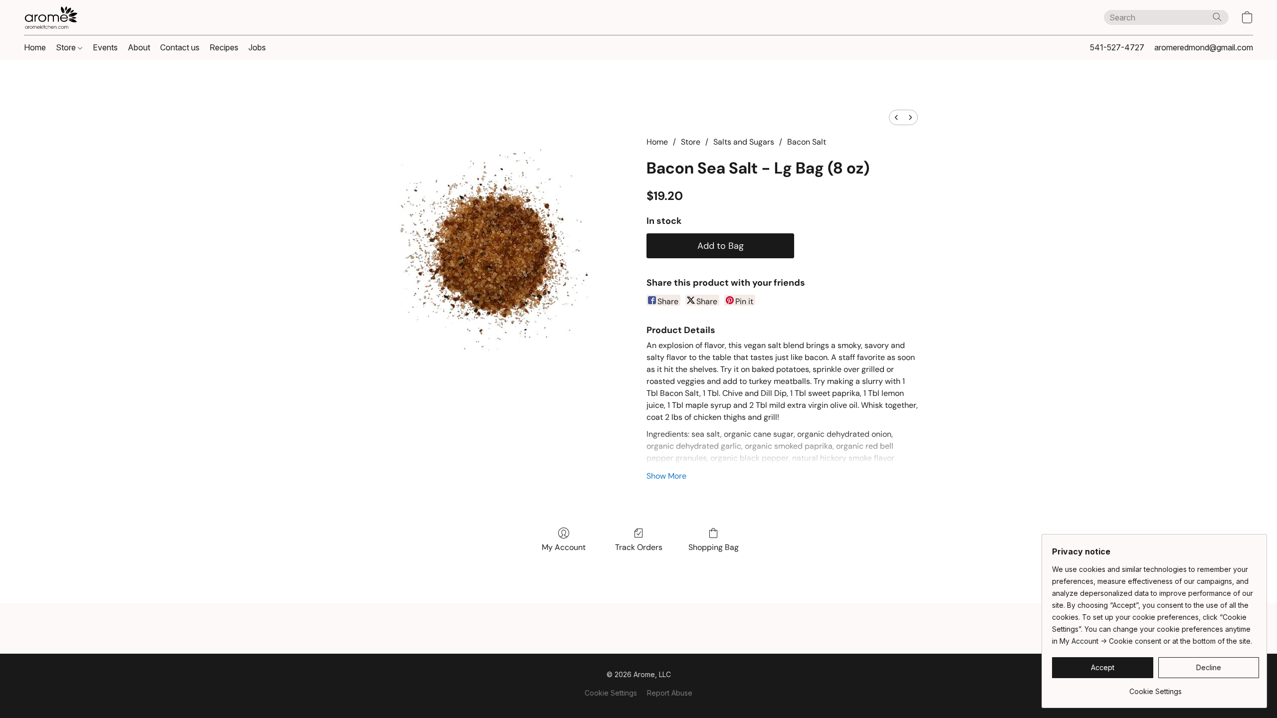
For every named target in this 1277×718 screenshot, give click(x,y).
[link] (1155, 688)
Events (105, 47)
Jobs (257, 47)
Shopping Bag (713, 547)
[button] (51, 17)
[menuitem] (896, 117)
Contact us (180, 47)
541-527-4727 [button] (1117, 47)
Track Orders (638, 547)
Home (35, 47)
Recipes (224, 47)
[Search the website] (1217, 17)
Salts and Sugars (743, 142)
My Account (564, 547)
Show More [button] (666, 476)
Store (67, 47)
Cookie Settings (611, 693)
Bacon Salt (806, 142)
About (139, 47)
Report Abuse (669, 693)
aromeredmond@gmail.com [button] (1203, 47)
